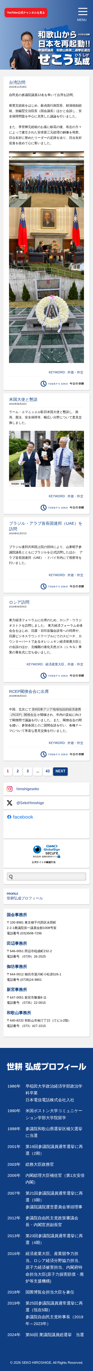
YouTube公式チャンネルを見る (26, 12)
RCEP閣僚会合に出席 (29, 691)
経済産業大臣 (54, 664)
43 (48, 771)
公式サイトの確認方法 (44, 862)
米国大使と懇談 (23, 399)
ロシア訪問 (19, 602)
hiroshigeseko (27, 789)
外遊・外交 (75, 372)
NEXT (60, 771)
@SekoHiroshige (30, 803)
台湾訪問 (17, 82)
